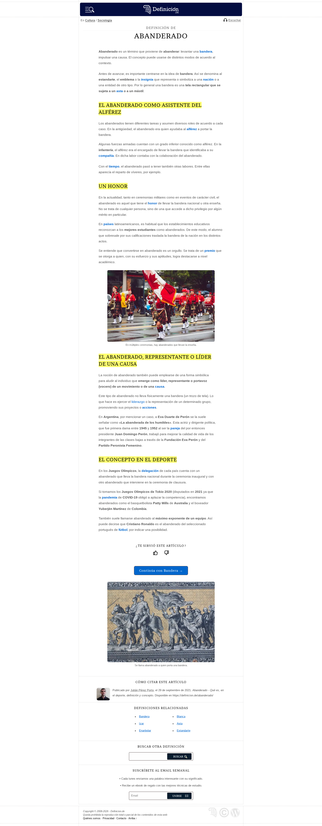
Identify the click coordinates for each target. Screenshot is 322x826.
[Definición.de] (161, 9)
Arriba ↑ (132, 818)
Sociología (105, 20)
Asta (179, 723)
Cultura (90, 20)
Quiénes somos (91, 818)
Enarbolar (145, 730)
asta (119, 91)
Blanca (181, 716)
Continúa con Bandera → (161, 570)
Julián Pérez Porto (142, 690)
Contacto (121, 818)
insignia (147, 79)
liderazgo (138, 402)
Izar (141, 723)
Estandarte (183, 730)
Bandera (144, 716)
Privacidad (108, 818)
